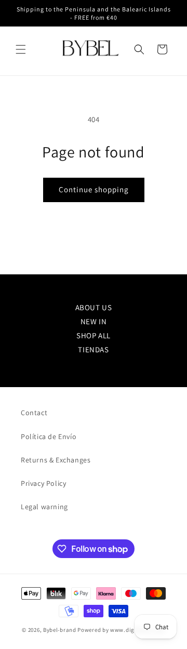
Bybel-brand (59, 629)
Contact (34, 412)
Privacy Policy (43, 483)
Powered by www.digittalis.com (121, 629)
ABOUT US (93, 307)
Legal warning (44, 506)
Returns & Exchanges (55, 460)
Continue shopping (94, 189)
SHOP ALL (93, 335)
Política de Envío (48, 436)
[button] (20, 49)
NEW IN (94, 321)
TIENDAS (93, 349)
